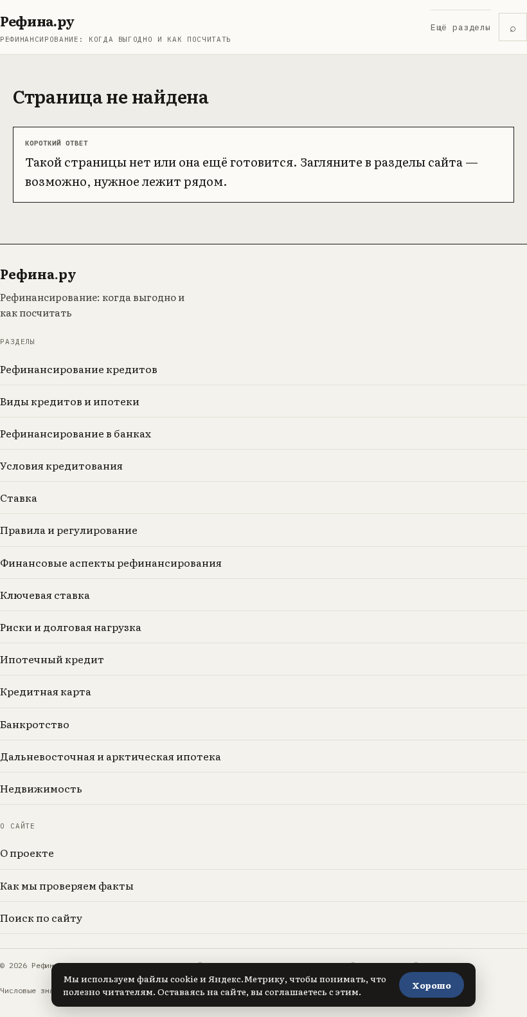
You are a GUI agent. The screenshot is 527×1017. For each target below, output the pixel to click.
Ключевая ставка (45, 594)
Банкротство (34, 723)
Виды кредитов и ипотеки (69, 400)
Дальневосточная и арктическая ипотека (110, 756)
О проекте (27, 852)
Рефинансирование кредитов (78, 368)
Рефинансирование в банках (75, 433)
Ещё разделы (461, 27)
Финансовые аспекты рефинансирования (111, 562)
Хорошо (431, 984)
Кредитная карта (45, 691)
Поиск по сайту (41, 917)
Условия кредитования (61, 465)
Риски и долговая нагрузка (70, 626)
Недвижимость (41, 788)
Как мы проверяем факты (67, 885)
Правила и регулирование (69, 529)
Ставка (18, 497)
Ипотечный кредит (52, 658)
